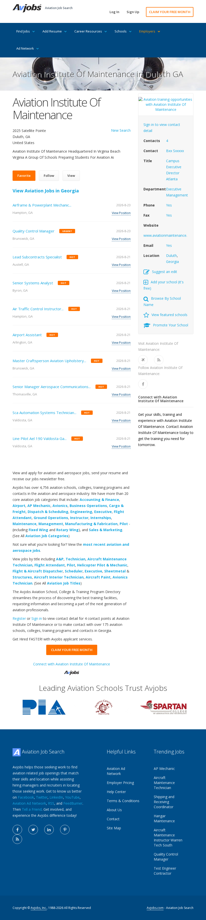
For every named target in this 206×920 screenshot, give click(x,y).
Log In (114, 12)
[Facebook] (143, 384)
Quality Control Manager (34, 230)
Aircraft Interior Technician (59, 577)
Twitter (41, 797)
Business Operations (88, 505)
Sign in (36, 618)
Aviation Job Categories (46, 535)
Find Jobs (23, 31)
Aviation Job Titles (63, 583)
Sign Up (133, 12)
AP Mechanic (38, 505)
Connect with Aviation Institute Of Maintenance (71, 664)
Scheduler (74, 571)
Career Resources (88, 31)
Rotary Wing (67, 529)
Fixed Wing (38, 529)
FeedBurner (72, 803)
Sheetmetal (115, 571)
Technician (75, 559)
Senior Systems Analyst (33, 282)
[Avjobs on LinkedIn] (49, 829)
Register (19, 618)
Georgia (172, 261)
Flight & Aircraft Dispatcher (38, 571)
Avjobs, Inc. (39, 908)
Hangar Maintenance (164, 818)
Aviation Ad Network (29, 803)
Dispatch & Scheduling (48, 511)
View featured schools (169, 314)
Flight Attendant (49, 565)
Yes (169, 205)
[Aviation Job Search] (27, 8)
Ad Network (25, 48)
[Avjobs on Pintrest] (65, 829)
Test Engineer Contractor (165, 871)
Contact (113, 818)
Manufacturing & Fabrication (91, 523)
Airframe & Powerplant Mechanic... (42, 205)
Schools (121, 31)
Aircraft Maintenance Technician (164, 782)
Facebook (26, 797)
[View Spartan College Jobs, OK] (163, 706)
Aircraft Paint (98, 577)
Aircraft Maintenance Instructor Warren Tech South (168, 837)
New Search (121, 130)
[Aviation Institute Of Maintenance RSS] (159, 360)
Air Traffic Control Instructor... (38, 308)
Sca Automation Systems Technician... (44, 412)
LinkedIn (56, 797)
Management (50, 523)
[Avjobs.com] (71, 670)
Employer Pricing (120, 782)
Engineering (81, 511)
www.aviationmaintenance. (165, 235)
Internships (100, 517)
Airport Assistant (27, 334)
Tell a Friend (32, 809)
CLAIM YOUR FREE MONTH (169, 12)
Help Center (116, 791)
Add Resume (52, 31)
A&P (60, 559)
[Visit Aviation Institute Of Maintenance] (143, 360)
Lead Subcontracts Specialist (37, 256)
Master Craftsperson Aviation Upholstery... (49, 360)
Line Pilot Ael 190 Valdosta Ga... (40, 438)
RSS (51, 803)
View (71, 175)
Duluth (171, 255)
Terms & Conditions (123, 800)
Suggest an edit (164, 271)
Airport (19, 505)
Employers (147, 31)
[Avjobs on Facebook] (17, 829)
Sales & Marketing (105, 529)
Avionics (60, 505)
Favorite (24, 175)
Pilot (124, 523)
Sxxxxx (178, 150)
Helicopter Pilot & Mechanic (102, 565)
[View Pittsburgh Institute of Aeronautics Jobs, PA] (44, 706)
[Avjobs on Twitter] (33, 829)
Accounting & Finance (99, 499)
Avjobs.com (155, 908)
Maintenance (24, 523)
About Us (114, 809)
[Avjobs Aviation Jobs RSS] (17, 839)
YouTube (72, 797)
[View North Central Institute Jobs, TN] (103, 706)
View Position (121, 213)
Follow (49, 175)
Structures (22, 577)
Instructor (79, 517)
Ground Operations (51, 517)
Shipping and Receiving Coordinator (164, 801)
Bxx (169, 150)
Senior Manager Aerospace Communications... (52, 386)
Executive (103, 511)
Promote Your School (170, 325)
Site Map (114, 828)
